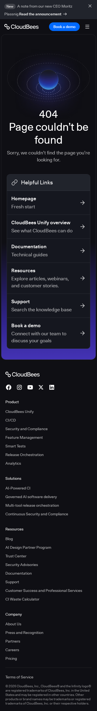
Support (12, 582)
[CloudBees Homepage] (22, 374)
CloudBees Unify (19, 411)
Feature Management (24, 437)
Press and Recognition (24, 632)
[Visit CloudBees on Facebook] (8, 387)
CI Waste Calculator (22, 599)
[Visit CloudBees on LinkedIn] (51, 387)
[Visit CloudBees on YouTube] (30, 387)
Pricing (11, 658)
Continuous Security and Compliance (36, 514)
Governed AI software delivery (31, 497)
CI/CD (10, 420)
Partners (12, 641)
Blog (9, 539)
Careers (12, 650)
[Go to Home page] (21, 26)
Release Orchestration (24, 455)
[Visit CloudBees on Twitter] (41, 387)
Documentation (18, 573)
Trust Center (15, 556)
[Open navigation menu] (87, 26)
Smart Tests (15, 446)
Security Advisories (21, 564)
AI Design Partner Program (28, 547)
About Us (13, 624)
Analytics (13, 463)
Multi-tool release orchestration (32, 505)
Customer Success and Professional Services (43, 590)
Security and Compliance (26, 429)
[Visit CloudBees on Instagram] (19, 387)
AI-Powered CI (17, 488)
